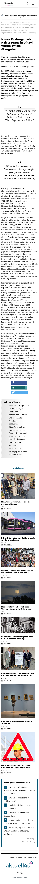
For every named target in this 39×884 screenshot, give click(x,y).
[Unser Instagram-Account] (22, 873)
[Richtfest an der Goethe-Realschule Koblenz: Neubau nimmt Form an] (18, 658)
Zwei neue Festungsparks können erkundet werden (18, 451)
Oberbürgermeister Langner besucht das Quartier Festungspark (18, 430)
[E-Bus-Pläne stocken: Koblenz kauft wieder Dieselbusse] (18, 523)
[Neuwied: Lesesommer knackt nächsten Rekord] (18, 485)
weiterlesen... (6, 509)
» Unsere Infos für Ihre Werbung (26, 842)
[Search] (28, 4)
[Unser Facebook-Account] (17, 873)
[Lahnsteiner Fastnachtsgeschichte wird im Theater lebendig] (18, 625)
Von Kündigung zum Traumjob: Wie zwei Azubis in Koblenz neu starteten (19, 830)
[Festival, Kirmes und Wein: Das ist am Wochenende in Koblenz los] (18, 557)
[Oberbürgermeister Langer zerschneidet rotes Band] (19, 17)
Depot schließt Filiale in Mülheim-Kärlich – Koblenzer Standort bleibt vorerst (19, 790)
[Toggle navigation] (33, 4)
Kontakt (11, 858)
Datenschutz (21, 858)
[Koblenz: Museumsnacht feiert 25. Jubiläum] (18, 701)
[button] (19, 383)
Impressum (32, 858)
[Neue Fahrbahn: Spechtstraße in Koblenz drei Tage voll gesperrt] (18, 747)
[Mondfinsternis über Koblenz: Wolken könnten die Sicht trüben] (18, 592)
